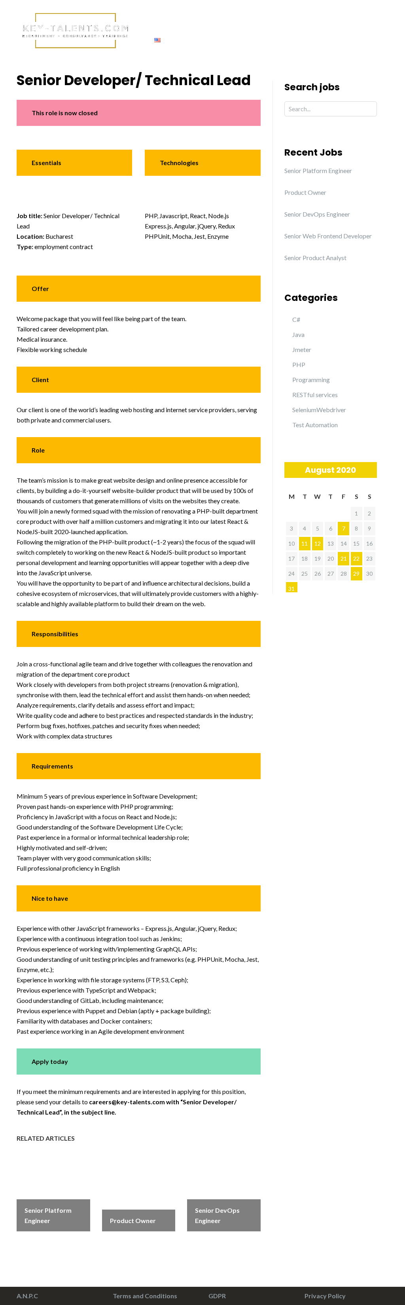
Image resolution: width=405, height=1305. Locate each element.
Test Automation (315, 424)
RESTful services (315, 394)
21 (344, 558)
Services (226, 23)
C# (296, 319)
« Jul (290, 469)
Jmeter (301, 349)
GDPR (217, 1295)
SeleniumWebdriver (319, 409)
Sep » (371, 469)
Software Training (281, 23)
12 (317, 543)
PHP (298, 364)
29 (356, 573)
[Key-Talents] (74, 29)
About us (185, 23)
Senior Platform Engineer (318, 170)
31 (291, 588)
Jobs (331, 23)
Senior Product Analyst (315, 257)
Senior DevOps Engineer (317, 214)
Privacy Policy (325, 1295)
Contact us (370, 23)
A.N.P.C (27, 1295)
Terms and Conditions (145, 1295)
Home (147, 23)
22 (356, 558)
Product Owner (305, 192)
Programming (311, 379)
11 (304, 543)
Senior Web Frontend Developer (328, 236)
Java (298, 334)
